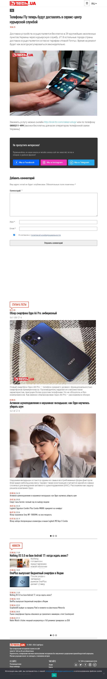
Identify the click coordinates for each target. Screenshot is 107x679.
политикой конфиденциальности (46, 235)
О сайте (13, 661)
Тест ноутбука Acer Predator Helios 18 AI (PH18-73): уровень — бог (35, 521)
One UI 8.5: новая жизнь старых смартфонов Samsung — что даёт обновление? (40, 495)
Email (13, 228)
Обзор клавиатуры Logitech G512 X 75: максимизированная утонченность (37, 502)
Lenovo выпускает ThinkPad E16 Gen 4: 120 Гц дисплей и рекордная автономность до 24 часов (46, 614)
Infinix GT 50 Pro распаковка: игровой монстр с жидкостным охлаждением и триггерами (44, 508)
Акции (51, 664)
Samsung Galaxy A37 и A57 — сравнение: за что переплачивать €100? (36, 514)
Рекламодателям (15, 664)
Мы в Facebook (26, 162)
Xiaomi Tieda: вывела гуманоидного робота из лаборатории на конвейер (37, 601)
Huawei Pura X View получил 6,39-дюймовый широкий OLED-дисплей (36, 620)
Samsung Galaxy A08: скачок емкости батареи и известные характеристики (38, 595)
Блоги (51, 667)
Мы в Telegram (81, 162)
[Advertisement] (33, 280)
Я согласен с (40, 235)
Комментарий (16, 190)
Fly (12, 10)
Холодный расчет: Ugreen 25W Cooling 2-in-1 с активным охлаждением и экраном (41, 607)
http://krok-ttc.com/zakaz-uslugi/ (60, 122)
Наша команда (15, 666)
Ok (54, 675)
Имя (12, 222)
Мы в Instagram (55, 162)
